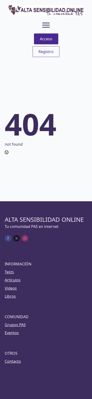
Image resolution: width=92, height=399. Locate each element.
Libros (10, 296)
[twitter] (16, 238)
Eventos (12, 332)
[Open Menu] (46, 25)
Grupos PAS (15, 324)
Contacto (13, 361)
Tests (9, 272)
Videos (11, 288)
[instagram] (25, 238)
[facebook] (8, 238)
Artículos (13, 280)
